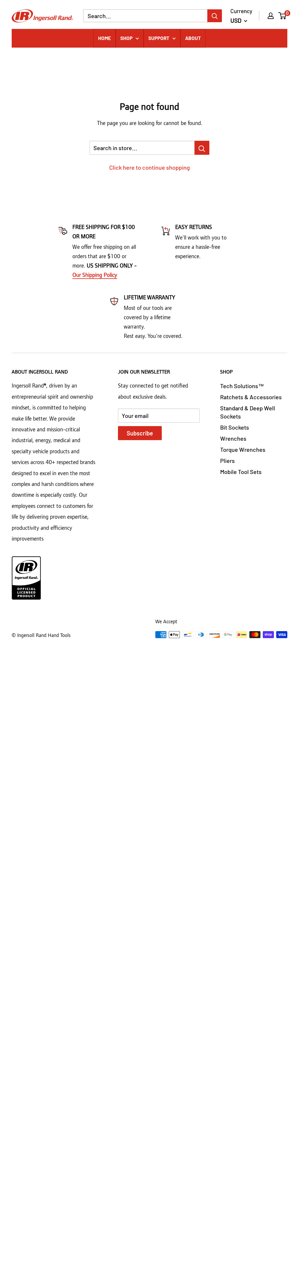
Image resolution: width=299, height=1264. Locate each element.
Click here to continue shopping (149, 167)
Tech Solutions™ (242, 385)
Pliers (227, 460)
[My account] (271, 16)
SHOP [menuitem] (126, 38)
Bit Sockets (234, 427)
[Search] (214, 15)
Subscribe (140, 433)
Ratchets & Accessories (251, 396)
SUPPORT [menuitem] (158, 38)
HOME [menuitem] (104, 38)
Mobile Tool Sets (241, 471)
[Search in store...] (201, 148)
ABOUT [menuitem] (193, 38)
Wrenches (233, 438)
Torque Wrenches (242, 449)
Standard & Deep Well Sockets (247, 412)
